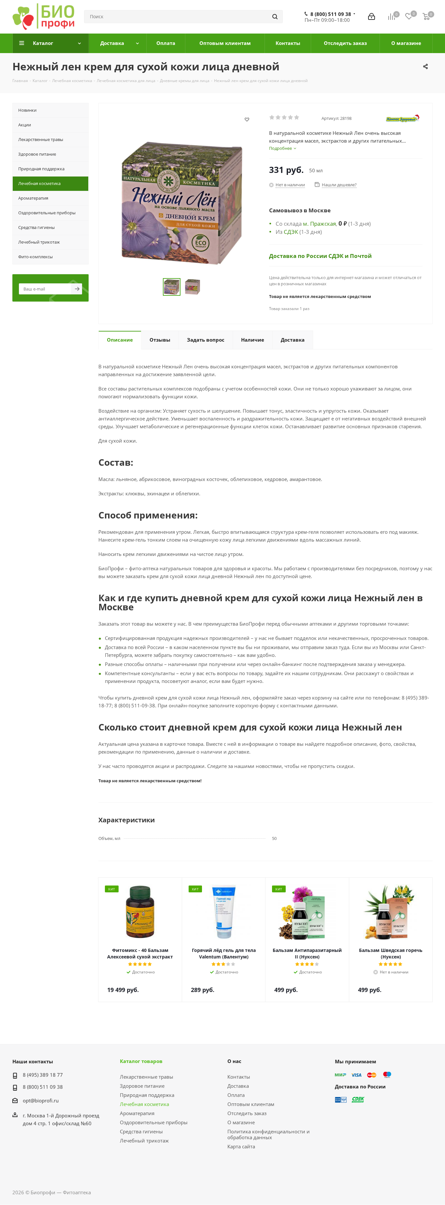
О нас (234, 1061)
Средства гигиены (141, 1131)
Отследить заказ (246, 1113)
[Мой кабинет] (371, 17)
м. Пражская (319, 223)
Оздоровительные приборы (154, 1122)
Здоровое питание (142, 1086)
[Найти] (275, 16)
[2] (278, 117)
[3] (284, 117)
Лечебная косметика (144, 1104)
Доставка (238, 1086)
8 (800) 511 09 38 (330, 14)
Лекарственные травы (146, 1076)
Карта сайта (241, 1146)
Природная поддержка (147, 1095)
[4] (291, 117)
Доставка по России (298, 256)
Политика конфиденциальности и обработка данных (268, 1134)
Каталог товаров (141, 1061)
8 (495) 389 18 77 (43, 1074)
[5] (297, 117)
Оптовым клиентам (250, 1104)
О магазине (241, 1122)
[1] (272, 117)
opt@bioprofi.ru (41, 1100)
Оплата (236, 1095)
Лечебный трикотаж (144, 1140)
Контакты (238, 1076)
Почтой (361, 256)
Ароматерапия (137, 1113)
